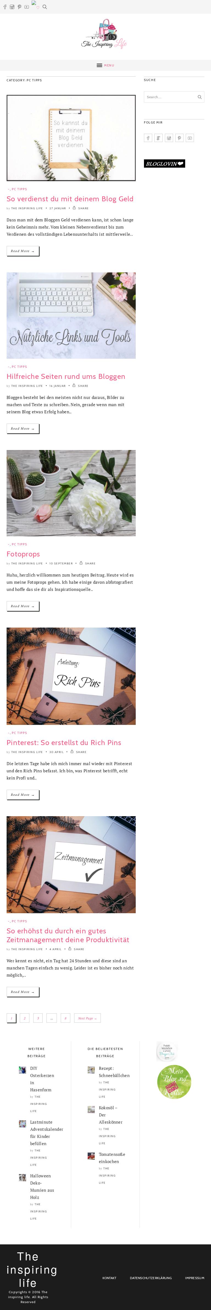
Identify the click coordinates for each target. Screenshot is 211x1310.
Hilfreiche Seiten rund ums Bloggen (66, 376)
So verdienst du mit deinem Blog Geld (70, 198)
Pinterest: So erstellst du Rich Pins (64, 742)
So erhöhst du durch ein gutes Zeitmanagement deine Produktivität (68, 935)
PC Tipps (19, 189)
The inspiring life (27, 208)
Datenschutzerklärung (151, 1278)
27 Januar (57, 208)
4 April (55, 949)
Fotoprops (23, 554)
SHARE (83, 208)
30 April (56, 752)
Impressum (194, 1278)
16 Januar (57, 386)
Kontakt (109, 1278)
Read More (23, 251)
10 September (61, 563)
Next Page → (87, 1018)
